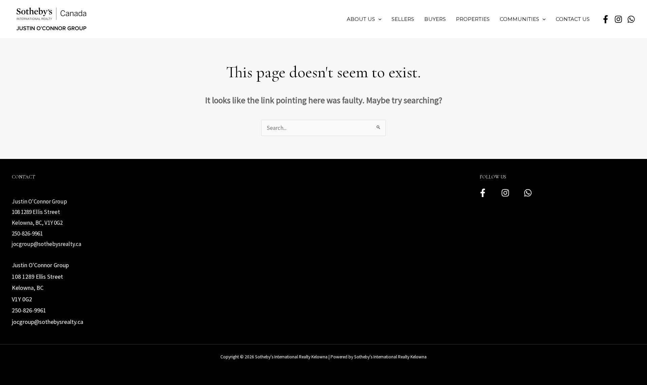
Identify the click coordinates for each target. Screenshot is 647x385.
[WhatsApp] (631, 19)
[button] (378, 19)
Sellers (403, 19)
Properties (473, 19)
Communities (519, 19)
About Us (361, 19)
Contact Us (573, 19)
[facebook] (606, 19)
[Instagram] (505, 193)
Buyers (435, 19)
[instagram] (618, 19)
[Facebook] (482, 193)
